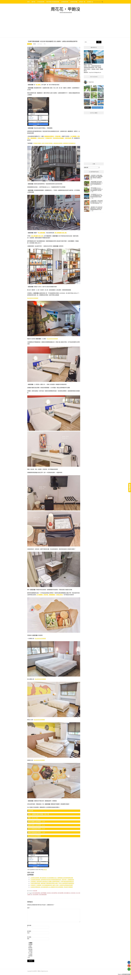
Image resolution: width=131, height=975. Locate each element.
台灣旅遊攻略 (64, 2)
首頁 (28, 2)
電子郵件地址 (29, 932)
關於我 (33, 2)
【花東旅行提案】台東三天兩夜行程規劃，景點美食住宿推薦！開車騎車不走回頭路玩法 (54, 143)
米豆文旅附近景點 (36, 893)
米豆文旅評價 (60, 893)
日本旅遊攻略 (40, 2)
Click (129, 487)
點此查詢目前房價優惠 (32, 298)
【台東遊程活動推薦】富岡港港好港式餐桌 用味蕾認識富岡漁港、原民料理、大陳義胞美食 (52, 879)
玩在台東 (29, 43)
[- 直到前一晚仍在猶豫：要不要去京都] (94, 95)
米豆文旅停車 (35, 894)
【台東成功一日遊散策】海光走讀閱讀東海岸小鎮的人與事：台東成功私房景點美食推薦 (51, 885)
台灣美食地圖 (73, 2)
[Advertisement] (65, 27)
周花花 (34, 43)
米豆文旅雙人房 (67, 893)
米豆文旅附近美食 (43, 894)
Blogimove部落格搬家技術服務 (124, 974)
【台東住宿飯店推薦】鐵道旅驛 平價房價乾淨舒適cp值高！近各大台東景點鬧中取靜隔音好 (52, 883)
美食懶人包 (90, 2)
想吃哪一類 (82, 2)
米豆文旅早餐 (54, 893)
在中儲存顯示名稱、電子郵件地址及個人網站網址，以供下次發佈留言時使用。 (30, 950)
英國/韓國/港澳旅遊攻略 (52, 2)
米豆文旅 (49, 893)
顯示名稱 (29, 926)
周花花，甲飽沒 (65, 9)
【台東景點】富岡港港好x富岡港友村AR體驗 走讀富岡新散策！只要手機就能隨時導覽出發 (52, 881)
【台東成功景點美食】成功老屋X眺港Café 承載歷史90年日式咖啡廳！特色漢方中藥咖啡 (51, 887)
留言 (28, 907)
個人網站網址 (29, 937)
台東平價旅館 (43, 893)
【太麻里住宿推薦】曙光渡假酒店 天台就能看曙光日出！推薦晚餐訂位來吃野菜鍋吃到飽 (51, 878)
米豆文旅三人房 (74, 893)
